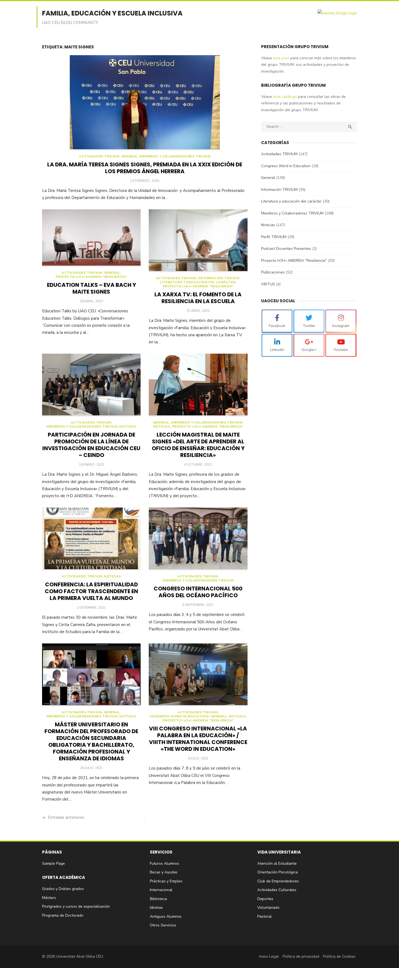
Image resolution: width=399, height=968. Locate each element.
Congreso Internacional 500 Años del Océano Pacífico (198, 592)
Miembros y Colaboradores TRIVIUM (175, 156)
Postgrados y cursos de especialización (76, 906)
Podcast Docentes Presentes (286, 248)
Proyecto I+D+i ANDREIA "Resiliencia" (91, 277)
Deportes (265, 898)
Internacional (161, 889)
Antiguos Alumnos (166, 916)
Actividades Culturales (276, 889)
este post (280, 58)
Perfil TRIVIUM (273, 236)
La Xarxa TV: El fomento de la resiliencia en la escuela (198, 298)
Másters (49, 897)
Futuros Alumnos (164, 863)
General (129, 156)
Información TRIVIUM (218, 278)
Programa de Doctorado (62, 915)
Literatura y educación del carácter (197, 282)
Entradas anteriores (66, 817)
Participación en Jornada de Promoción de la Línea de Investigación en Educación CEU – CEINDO (91, 445)
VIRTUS (268, 284)
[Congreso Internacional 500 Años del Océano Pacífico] (198, 539)
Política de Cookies (339, 956)
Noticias (127, 427)
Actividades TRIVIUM (99, 156)
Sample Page (53, 863)
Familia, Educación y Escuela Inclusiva (112, 13)
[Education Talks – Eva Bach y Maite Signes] (91, 238)
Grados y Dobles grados (63, 888)
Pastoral (264, 916)
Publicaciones (273, 272)
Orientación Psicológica (277, 872)
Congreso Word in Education (179, 716)
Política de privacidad (301, 956)
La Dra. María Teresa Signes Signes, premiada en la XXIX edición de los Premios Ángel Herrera (144, 168)
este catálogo (284, 96)
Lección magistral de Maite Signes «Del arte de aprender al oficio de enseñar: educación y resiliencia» (198, 445)
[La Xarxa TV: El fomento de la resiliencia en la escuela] (198, 240)
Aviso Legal (269, 956)
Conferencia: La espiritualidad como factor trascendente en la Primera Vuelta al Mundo (91, 591)
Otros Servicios (163, 925)
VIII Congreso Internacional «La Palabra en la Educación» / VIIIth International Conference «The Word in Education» (198, 739)
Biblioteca (158, 898)
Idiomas (156, 907)
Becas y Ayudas (164, 872)
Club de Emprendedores (278, 881)
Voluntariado (268, 907)
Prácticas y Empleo (166, 881)
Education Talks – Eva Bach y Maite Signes (91, 288)
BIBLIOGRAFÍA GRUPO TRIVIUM (293, 85)
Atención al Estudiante (277, 863)
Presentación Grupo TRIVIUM (294, 46)
